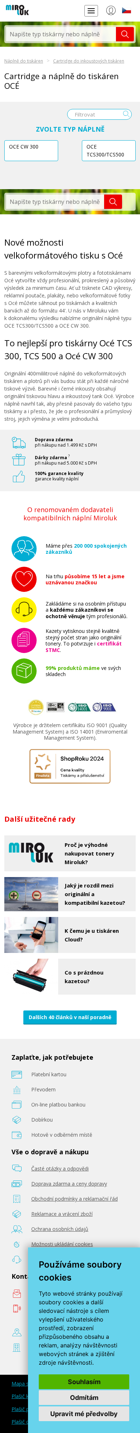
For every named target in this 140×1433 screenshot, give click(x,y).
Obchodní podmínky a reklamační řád (74, 1198)
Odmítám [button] (84, 1397)
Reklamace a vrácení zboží (62, 1213)
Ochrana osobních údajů (59, 1229)
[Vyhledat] (125, 34)
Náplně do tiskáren (23, 61)
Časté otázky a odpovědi (60, 1168)
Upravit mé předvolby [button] (84, 1414)
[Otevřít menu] (91, 10)
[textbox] (61, 34)
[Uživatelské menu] (110, 12)
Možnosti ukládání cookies (62, 1244)
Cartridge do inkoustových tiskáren (88, 61)
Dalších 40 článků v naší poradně (70, 1017)
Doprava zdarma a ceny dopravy (69, 1183)
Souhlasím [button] (84, 1382)
